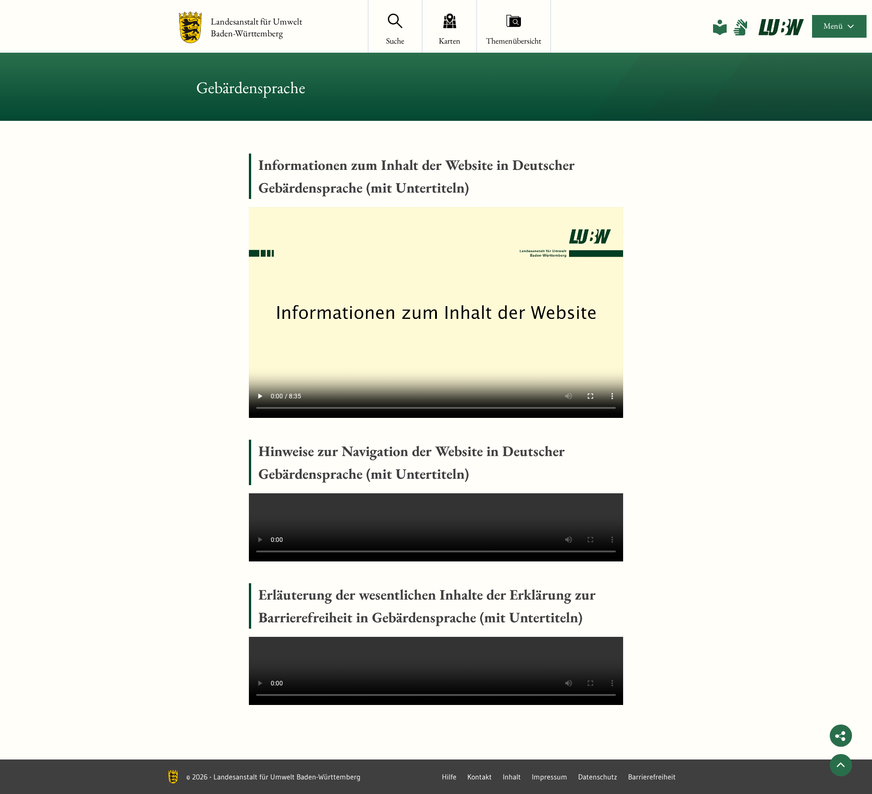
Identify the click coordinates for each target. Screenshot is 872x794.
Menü (832, 25)
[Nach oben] (841, 765)
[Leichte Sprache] (720, 27)
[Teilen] (841, 736)
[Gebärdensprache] (740, 27)
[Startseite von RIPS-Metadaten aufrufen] (781, 27)
